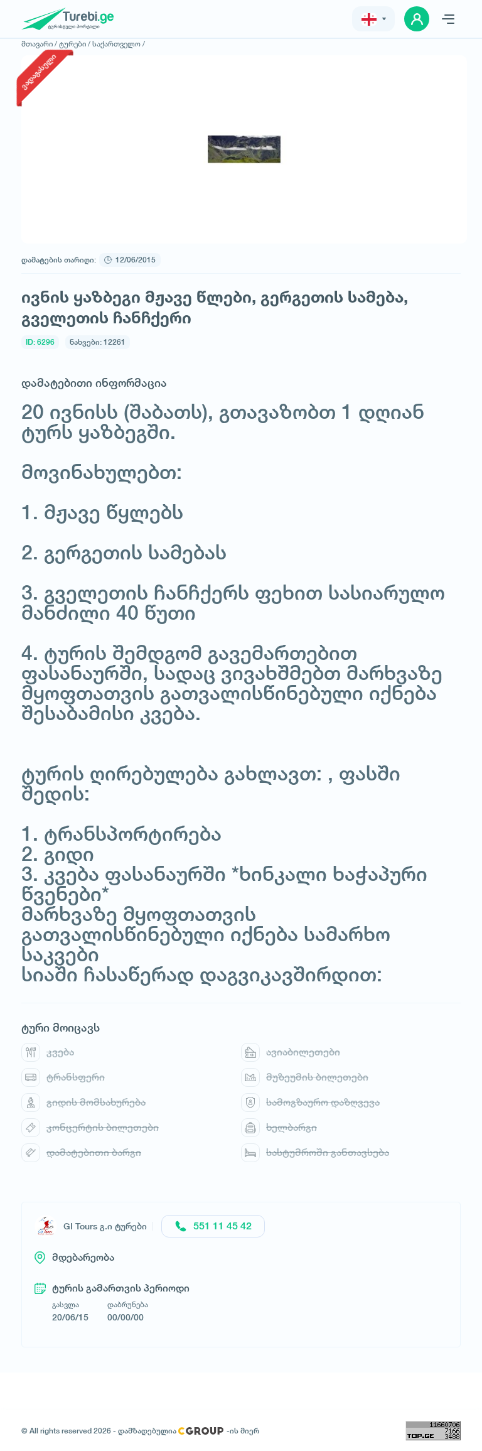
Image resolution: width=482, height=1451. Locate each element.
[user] (416, 18)
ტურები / (74, 43)
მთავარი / (39, 43)
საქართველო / (118, 43)
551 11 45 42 (222, 1226)
